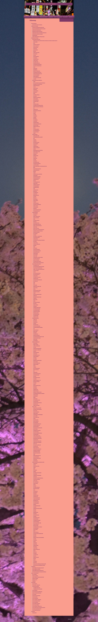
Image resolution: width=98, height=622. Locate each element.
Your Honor (35, 121)
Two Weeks (35, 57)
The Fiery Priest (35, 101)
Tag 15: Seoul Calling (35, 604)
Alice (34, 283)
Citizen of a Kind (36, 557)
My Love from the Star (36, 273)
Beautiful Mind (35, 324)
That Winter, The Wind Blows (38, 414)
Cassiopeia (35, 542)
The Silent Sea (35, 333)
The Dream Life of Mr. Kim (37, 402)
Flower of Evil (35, 152)
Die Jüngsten (34, 574)
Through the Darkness (36, 163)
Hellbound (35, 295)
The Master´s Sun (36, 265)
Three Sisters (35, 529)
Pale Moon (35, 386)
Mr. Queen (35, 241)
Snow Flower (35, 343)
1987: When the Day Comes (37, 508)
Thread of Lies (35, 496)
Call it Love (35, 443)
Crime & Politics (34, 134)
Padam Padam (35, 413)
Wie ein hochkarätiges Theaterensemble (38, 28)
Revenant (34, 303)
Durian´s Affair (35, 304)
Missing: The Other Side (37, 286)
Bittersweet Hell (36, 195)
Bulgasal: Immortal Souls (37, 296)
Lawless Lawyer (35, 146)
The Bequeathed (36, 185)
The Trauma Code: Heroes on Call (38, 336)
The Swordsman (35, 528)
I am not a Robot (36, 270)
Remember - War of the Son (37, 84)
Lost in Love (35, 480)
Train (34, 282)
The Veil (34, 159)
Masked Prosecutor (36, 85)
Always (34, 484)
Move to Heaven (36, 369)
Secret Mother (35, 143)
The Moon (35, 553)
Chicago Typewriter (36, 232)
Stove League (35, 361)
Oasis (34, 246)
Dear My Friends (36, 426)
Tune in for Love (35, 524)
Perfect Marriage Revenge (37, 73)
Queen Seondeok (36, 217)
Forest (34, 365)
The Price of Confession (37, 204)
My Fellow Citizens (36, 94)
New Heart (35, 320)
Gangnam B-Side (36, 122)
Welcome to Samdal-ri (36, 450)
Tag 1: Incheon (34, 583)
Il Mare (34, 467)
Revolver (34, 555)
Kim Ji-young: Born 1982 (37, 522)
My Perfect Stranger (36, 302)
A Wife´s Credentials (36, 345)
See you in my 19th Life (37, 444)
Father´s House (35, 344)
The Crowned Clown (36, 237)
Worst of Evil (35, 183)
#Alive (34, 530)
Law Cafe (34, 114)
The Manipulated (36, 129)
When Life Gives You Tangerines (38, 262)
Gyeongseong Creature (37, 250)
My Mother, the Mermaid (37, 472)
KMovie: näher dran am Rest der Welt (38, 462)
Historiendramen (35, 212)
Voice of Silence (36, 532)
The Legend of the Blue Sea (37, 267)
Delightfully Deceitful (36, 176)
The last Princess (36, 501)
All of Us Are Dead (36, 374)
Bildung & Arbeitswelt (35, 341)
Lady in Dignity (35, 90)
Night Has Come (35, 390)
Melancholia (35, 372)
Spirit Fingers (35, 460)
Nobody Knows (35, 155)
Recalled (34, 534)
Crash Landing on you (36, 435)
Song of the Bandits (36, 249)
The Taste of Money (36, 487)
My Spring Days (35, 419)
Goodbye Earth (35, 189)
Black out (34, 197)
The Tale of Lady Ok (36, 258)
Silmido (34, 471)
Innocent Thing (35, 495)
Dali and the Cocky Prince (37, 438)
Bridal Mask (35, 226)
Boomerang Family (36, 488)
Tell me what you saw (36, 151)
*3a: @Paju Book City (36, 587)
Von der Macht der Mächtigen (37, 80)
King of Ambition (36, 56)
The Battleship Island (36, 505)
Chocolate (35, 332)
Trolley (34, 172)
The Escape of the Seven (37, 72)
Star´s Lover (35, 410)
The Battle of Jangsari (36, 520)
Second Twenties (36, 352)
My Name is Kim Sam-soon (37, 409)
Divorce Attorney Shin (37, 385)
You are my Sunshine (36, 479)
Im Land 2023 (33, 582)
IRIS (34, 138)
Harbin (34, 559)
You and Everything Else (37, 77)
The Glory (34, 382)
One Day (34, 509)
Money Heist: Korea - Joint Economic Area (40, 166)
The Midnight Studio (36, 308)
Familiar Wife (35, 275)
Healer (34, 418)
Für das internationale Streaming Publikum (39, 571)
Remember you (35, 500)
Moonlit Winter (35, 518)
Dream (34, 550)
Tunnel (34, 271)
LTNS (34, 454)
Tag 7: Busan (34, 594)
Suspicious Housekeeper (37, 348)
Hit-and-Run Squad (36, 517)
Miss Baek (35, 513)
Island (34, 300)
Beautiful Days (35, 512)
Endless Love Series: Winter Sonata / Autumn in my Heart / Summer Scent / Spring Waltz (45, 41)
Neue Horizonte (34, 23)
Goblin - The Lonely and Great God (38, 269)
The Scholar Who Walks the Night (38, 266)
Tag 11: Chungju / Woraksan (36, 599)
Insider (34, 113)
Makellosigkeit (34, 35)
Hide (34, 188)
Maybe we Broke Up (36, 549)
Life (34, 328)
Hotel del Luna (35, 278)
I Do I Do (34, 347)
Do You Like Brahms (36, 368)
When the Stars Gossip (37, 337)
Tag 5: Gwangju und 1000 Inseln (37, 591)
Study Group (35, 398)
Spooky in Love (35, 316)
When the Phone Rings (37, 458)
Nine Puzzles (35, 199)
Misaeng (34, 351)
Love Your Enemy (36, 456)
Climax (34, 133)
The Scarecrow (35, 207)
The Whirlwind (35, 192)
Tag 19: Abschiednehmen (36, 610)
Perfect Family (35, 394)
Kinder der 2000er (35, 575)
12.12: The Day (35, 554)
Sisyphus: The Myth (36, 291)
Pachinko (34, 245)
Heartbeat (35, 306)
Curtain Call (35, 68)
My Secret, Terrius (36, 142)
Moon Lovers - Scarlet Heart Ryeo (38, 229)
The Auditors (35, 119)
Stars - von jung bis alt (34, 573)
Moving (34, 180)
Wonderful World (36, 187)
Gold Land (35, 208)
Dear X (34, 127)
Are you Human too (36, 274)
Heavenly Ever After (36, 311)
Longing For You (36, 179)
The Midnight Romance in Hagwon (38, 393)
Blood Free (35, 191)
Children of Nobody (36, 147)
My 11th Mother (35, 481)
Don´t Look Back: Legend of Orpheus (39, 82)
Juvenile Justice (36, 164)
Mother (34, 148)
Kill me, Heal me (35, 421)
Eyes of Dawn (35, 213)
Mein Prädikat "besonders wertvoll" (38, 567)
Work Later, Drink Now (37, 373)
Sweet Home (35, 287)
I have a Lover (35, 60)
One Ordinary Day (36, 162)
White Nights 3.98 (36, 135)
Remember (35, 546)
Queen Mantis (35, 200)
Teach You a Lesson (36, 405)
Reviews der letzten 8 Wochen (37, 24)
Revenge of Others (36, 381)
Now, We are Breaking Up (37, 65)
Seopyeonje (35, 463)
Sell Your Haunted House (37, 294)
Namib (34, 397)
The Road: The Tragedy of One (38, 105)
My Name (34, 156)
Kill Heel (34, 376)
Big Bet (34, 171)
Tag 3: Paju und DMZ (35, 586)
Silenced (34, 485)
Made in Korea (35, 205)
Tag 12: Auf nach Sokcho (36, 600)
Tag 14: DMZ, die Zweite (36, 603)
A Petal (34, 464)
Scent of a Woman (36, 411)
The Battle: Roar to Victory (37, 526)
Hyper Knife (35, 339)
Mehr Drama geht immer (36, 39)
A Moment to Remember (37, 475)
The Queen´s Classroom (37, 349)
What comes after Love (37, 455)
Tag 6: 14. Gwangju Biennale (36, 592)
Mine (34, 102)
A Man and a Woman (36, 499)
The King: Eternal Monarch (37, 279)
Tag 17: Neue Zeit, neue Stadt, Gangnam (38, 607)
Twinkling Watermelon (37, 307)
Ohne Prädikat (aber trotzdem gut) (38, 570)
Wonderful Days (35, 59)
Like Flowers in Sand (36, 451)
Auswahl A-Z (33, 566)
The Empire (35, 115)
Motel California (36, 76)
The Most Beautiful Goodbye (38, 327)
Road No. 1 (35, 221)
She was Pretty (35, 422)
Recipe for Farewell (36, 335)
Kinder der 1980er (35, 578)
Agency (34, 384)
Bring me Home (35, 525)
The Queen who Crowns (37, 261)
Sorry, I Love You (36, 45)
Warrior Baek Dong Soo (37, 224)
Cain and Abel (35, 49)
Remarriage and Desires (37, 110)
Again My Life (35, 109)
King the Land (35, 446)
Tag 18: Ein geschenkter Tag (36, 608)
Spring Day (35, 48)
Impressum (33, 611)
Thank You (35, 319)
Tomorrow (35, 298)
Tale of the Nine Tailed (37, 290)
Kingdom (34, 234)
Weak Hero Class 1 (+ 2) (37, 380)
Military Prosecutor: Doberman (38, 106)
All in (34, 43)
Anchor (34, 541)
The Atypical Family (36, 310)
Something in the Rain (37, 430)
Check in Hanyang (36, 259)
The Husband (35, 340)
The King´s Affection (36, 244)
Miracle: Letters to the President (38, 537)
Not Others (35, 388)
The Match (35, 561)
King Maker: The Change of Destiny (39, 240)
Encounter (35, 96)
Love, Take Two (35, 401)
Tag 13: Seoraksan (35, 602)
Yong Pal (34, 323)
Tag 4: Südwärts (34, 590)
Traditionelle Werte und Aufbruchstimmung (39, 32)
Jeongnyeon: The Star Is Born (38, 257)
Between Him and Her (36, 452)
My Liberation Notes (36, 377)
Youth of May (35, 242)
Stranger (34, 139)
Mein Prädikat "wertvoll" (36, 569)
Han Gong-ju (35, 492)
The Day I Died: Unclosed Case (38, 533)
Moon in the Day (36, 447)
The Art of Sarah (36, 131)
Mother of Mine (35, 364)
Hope (34, 489)
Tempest (34, 201)
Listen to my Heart (36, 52)
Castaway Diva (35, 389)
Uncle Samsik (35, 254)
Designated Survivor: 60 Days (38, 150)
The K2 (34, 86)
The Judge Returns (36, 130)
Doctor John (35, 331)
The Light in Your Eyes (36, 277)
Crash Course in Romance (37, 442)
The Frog (34, 196)
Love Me (34, 78)
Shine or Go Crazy (36, 228)
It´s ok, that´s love (36, 417)
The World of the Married (37, 64)
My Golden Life (35, 61)
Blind (34, 167)
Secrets (34, 55)
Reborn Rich (35, 299)
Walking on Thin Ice (36, 126)
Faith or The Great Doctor (37, 225)
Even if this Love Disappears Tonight (39, 565)
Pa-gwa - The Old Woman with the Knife (39, 563)
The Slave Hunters (36, 220)
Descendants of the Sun (37, 423)
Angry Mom (35, 353)
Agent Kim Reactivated (37, 209)
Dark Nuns (35, 562)
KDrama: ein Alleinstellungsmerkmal (38, 27)
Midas (34, 81)
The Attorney (35, 491)
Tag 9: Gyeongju (34, 596)
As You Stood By (36, 203)
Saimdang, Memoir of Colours (38, 230)
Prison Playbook (35, 356)
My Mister (35, 357)
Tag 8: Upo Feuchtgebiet (36, 595)
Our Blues (34, 378)
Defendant (35, 89)
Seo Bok (34, 538)
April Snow (35, 476)
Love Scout (35, 459)
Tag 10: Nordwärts (35, 598)
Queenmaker (35, 175)
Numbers (34, 117)
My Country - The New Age (37, 236)
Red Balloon (35, 69)
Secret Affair (35, 415)
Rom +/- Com (34, 406)
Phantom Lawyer (36, 312)
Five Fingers (35, 53)
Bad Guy (34, 51)
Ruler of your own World (37, 407)
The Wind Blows (35, 434)
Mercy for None (35, 125)
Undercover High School (37, 123)
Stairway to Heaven (36, 44)
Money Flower (35, 88)
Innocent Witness (36, 521)
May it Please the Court (37, 168)
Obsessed (34, 493)
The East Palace (35, 315)
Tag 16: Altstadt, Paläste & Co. (37, 606)
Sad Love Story (35, 47)
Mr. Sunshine (35, 233)
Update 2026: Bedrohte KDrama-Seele (38, 36)
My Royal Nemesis (36, 314)
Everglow (34, 536)
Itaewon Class (35, 98)
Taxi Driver (35, 160)
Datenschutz (34, 612)
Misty (34, 93)
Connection (35, 193)
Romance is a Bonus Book (37, 360)
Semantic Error (35, 439)
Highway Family (35, 545)
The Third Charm (36, 431)
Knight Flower (35, 253)
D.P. (34, 370)
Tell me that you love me (37, 448)
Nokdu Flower (35, 238)
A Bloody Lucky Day (36, 184)
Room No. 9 (35, 92)
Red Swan (34, 118)
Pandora (34, 504)
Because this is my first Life (37, 427)
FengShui (34, 516)
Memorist (34, 154)
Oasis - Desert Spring (36, 216)
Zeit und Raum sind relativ (36, 263)
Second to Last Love (36, 425)
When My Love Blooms (37, 97)
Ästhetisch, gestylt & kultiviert (37, 31)
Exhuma (34, 558)
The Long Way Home (36, 497)
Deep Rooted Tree (36, 222)
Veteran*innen (34, 579)
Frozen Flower (35, 483)
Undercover (35, 158)
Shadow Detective (36, 170)
